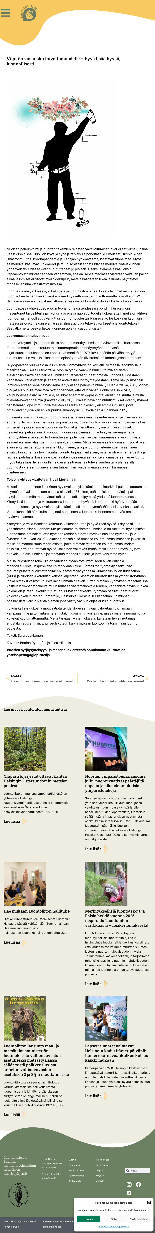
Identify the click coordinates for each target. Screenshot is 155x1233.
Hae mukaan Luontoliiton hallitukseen (40, 911)
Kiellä (114, 1219)
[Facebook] (138, 1184)
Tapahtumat (75, 1165)
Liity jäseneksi (102, 1165)
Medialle (100, 1181)
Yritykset (100, 1175)
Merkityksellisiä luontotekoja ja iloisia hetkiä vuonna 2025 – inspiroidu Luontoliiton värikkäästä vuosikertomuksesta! (116, 918)
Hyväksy (88, 1219)
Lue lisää (12, 821)
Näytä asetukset (139, 1219)
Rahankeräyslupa (52, 1226)
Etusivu (72, 1159)
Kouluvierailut (75, 1181)
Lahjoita (99, 1170)
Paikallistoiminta (76, 1170)
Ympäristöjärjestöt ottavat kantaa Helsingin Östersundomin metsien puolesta (36, 781)
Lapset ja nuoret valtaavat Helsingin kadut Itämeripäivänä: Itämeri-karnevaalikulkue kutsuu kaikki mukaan (116, 1053)
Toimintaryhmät (76, 1175)
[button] (148, 1202)
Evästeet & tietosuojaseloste (114, 1226)
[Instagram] (129, 1184)
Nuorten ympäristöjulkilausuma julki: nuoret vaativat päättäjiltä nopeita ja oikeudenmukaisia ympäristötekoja (115, 783)
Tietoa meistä (102, 1159)
